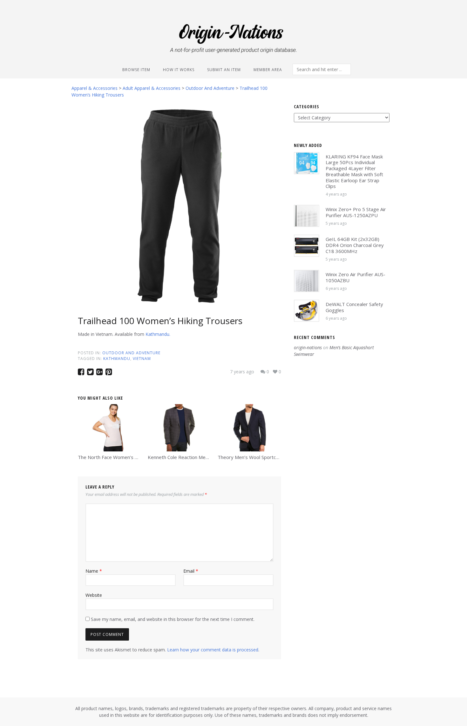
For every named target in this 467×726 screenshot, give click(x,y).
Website (93, 595)
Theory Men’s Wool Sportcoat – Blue (258, 457)
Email (190, 571)
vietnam (142, 358)
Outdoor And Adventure (131, 353)
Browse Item (136, 69)
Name (93, 571)
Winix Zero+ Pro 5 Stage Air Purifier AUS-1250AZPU (356, 212)
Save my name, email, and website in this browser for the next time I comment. (172, 619)
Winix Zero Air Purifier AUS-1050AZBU (355, 277)
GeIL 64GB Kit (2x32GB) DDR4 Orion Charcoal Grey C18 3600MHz (355, 245)
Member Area (268, 69)
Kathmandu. (158, 334)
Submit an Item (224, 69)
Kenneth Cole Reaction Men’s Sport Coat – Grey (200, 457)
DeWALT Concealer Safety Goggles (354, 307)
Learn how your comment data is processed (212, 650)
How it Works (178, 69)
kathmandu (116, 358)
